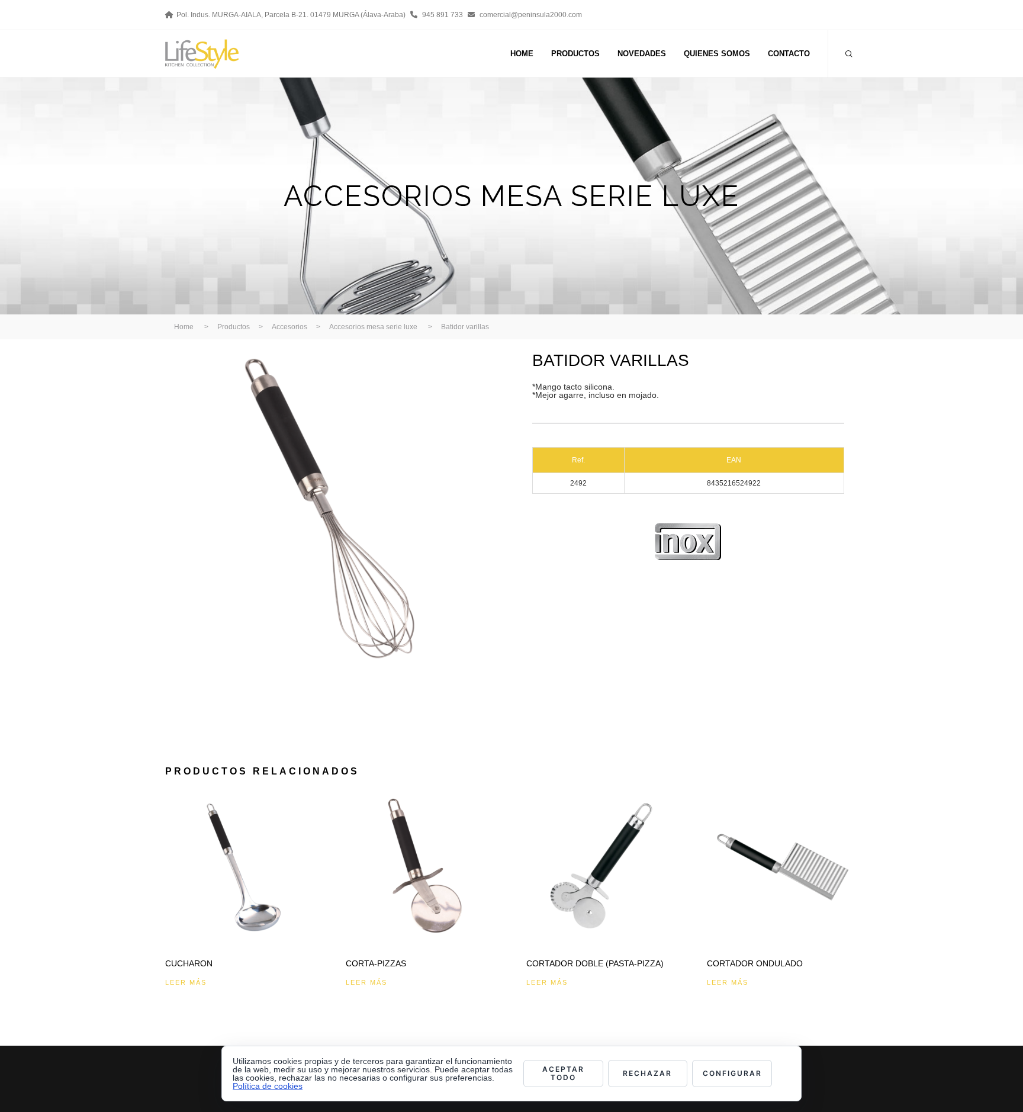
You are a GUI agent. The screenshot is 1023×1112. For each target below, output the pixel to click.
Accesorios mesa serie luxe (373, 327)
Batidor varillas (465, 327)
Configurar (732, 1073)
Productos (233, 327)
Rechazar (647, 1073)
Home (184, 327)
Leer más (186, 982)
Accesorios (289, 327)
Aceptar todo (563, 1073)
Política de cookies (268, 1086)
